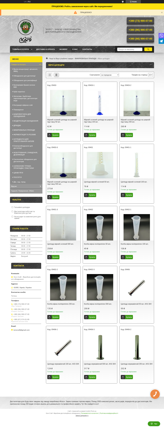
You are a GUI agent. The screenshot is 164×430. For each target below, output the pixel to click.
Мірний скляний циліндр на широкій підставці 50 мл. (62, 121)
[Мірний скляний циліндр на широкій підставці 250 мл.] (137, 103)
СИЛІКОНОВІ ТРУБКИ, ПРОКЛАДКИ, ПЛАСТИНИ (24, 167)
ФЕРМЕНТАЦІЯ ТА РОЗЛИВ (25, 135)
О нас (75, 49)
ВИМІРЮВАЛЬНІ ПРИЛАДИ (85, 58)
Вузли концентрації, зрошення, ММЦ (26, 70)
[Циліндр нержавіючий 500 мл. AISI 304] (100, 347)
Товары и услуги (20, 49)
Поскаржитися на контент (90, 413)
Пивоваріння (19, 110)
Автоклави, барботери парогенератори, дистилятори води (25, 98)
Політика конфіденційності (109, 413)
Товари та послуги (18, 64)
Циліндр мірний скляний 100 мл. (134, 182)
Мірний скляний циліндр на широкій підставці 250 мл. (135, 121)
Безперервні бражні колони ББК (24, 86)
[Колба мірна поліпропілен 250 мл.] (63, 287)
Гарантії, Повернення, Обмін (22, 191)
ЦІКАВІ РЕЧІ (18, 173)
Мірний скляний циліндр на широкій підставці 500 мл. (62, 183)
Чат (155, 424)
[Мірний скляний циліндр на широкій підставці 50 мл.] (63, 103)
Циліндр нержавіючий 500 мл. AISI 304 (100, 364)
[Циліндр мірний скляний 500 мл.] (63, 227)
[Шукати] (148, 49)
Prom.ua (93, 411)
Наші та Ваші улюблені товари (61, 58)
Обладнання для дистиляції (24, 76)
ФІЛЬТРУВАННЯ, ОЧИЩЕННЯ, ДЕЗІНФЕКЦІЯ (26, 154)
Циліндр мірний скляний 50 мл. (96, 182)
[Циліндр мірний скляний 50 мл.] (100, 165)
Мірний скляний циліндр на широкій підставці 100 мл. (98, 121)
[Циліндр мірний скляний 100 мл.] (137, 165)
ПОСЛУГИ (18, 177)
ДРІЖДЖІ (17, 125)
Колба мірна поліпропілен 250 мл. (61, 304)
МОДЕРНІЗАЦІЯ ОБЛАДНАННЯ (26, 121)
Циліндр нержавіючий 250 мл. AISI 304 (136, 364)
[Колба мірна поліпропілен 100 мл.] (137, 227)
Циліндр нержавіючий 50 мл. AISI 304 (136, 304)
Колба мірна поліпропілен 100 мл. (135, 244)
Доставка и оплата (45, 49)
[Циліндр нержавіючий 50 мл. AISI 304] (137, 287)
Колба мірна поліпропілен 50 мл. (97, 244)
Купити (55, 135)
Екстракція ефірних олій (23, 105)
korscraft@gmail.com (22, 330)
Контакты (87, 49)
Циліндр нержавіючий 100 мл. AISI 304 (63, 364)
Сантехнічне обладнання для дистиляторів (25, 160)
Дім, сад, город (19, 182)
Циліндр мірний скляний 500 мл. (60, 244)
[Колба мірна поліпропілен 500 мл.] (100, 287)
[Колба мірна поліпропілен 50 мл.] (100, 227)
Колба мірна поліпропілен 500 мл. (98, 304)
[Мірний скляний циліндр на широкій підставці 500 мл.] (63, 165)
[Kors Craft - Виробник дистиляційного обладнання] (25, 30)
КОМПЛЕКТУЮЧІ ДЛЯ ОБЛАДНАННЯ (22, 115)
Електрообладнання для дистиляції (23, 147)
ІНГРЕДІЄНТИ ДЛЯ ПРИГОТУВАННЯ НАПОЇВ (24, 140)
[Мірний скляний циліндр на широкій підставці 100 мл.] (100, 103)
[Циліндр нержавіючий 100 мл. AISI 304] (63, 347)
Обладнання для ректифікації (25, 80)
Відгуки (14, 186)
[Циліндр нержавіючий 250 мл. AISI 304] (137, 347)
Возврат (63, 49)
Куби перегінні (19, 92)
